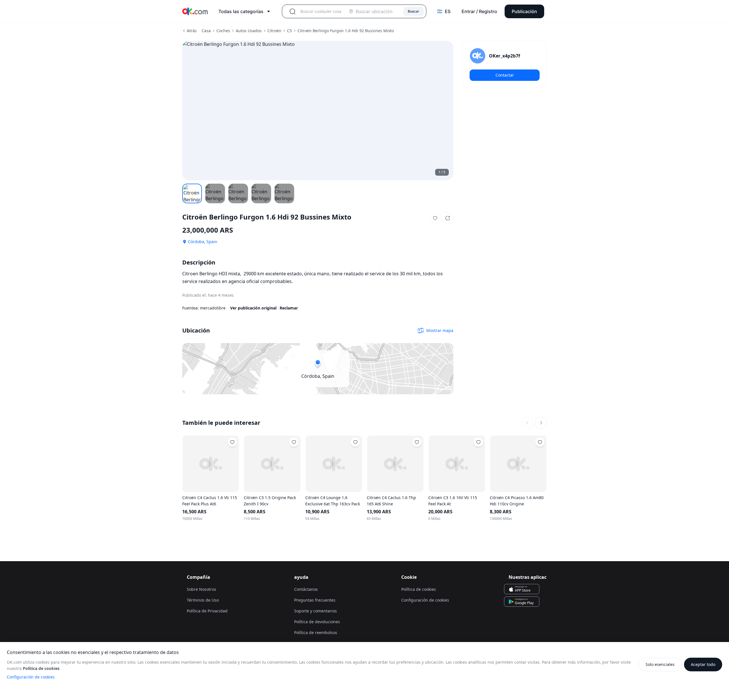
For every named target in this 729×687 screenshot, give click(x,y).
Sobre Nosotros (201, 589)
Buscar (413, 11)
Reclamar (289, 308)
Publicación (524, 11)
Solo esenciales (660, 664)
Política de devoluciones (317, 621)
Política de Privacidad (207, 611)
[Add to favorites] (232, 442)
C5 (289, 30)
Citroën (274, 30)
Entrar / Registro (479, 11)
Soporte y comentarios (315, 611)
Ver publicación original (253, 308)
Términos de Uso (203, 600)
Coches (223, 30)
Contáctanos (306, 589)
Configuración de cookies (31, 677)
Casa (206, 30)
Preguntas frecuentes (314, 600)
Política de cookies (418, 589)
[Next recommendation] (541, 422)
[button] (435, 218)
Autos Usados (249, 30)
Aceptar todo (703, 664)
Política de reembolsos (315, 632)
